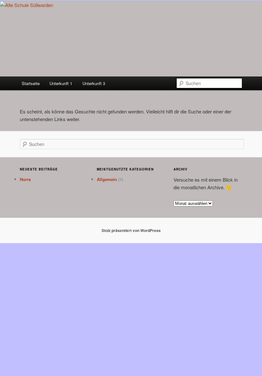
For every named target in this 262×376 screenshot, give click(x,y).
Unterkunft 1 (61, 83)
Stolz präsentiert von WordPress (131, 230)
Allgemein (107, 179)
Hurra (25, 179)
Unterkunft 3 (93, 83)
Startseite (31, 83)
